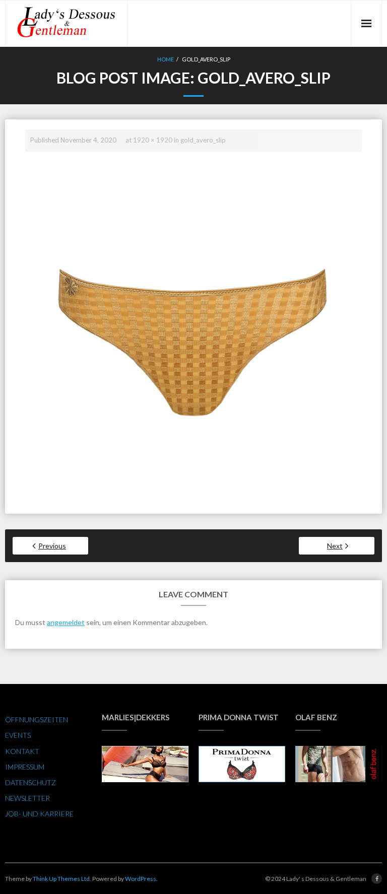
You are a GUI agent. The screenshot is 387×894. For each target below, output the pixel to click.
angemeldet (66, 622)
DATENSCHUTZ (30, 782)
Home (165, 59)
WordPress (140, 878)
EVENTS (18, 735)
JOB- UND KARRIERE (39, 813)
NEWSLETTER (27, 798)
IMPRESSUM (24, 767)
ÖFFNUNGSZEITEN (36, 719)
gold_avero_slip (203, 140)
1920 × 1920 (152, 140)
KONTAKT (22, 751)
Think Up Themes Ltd (61, 878)
